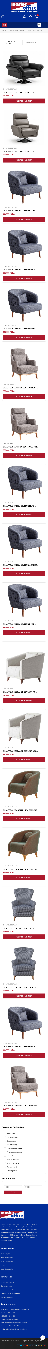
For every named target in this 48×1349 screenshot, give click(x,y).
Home (4, 30)
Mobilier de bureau (13, 1159)
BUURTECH (41, 1341)
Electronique (11, 1141)
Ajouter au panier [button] (24, 101)
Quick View (42, 71)
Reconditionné (12, 1167)
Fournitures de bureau (15, 1148)
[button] (4, 25)
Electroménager (12, 1137)
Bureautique (11, 1134)
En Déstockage (12, 1145)
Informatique (11, 1156)
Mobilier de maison (17, 30)
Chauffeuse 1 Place (10, 89)
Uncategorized (12, 1171)
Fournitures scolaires (14, 1152)
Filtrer (13, 1192)
